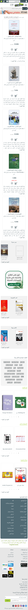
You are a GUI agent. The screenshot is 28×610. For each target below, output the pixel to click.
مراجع (12, 520)
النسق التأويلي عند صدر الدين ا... (14, 83)
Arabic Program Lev (7, 485)
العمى (14, 368)
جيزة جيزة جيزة (4, 343)
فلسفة (25, 528)
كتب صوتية (14, 541)
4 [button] (11, 417)
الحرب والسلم (7, 377)
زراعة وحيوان (11, 512)
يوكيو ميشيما (3, 314)
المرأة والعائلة (23, 520)
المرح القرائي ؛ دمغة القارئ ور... (14, 127)
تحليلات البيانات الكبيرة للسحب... (14, 170)
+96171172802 (23, 586)
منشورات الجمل (17, 382)
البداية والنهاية (7, 362)
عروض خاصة (7, 541)
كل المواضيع (23, 501)
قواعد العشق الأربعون (10, 380)
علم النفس (11, 534)
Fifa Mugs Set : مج (20, 413)
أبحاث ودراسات (6, 543)
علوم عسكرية (23, 534)
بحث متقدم (21, 541)
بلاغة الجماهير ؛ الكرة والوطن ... (14, 37)
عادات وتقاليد (11, 531)
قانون (25, 537)
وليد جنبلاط (19, 344)
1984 (22, 377)
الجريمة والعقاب (9, 365)
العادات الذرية (20, 368)
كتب (26, 541)
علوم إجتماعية (10, 528)
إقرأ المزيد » (13, 61)
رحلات (25, 531)
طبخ (25, 509)
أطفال (12, 506)
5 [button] (9, 417)
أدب (25, 514)
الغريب (20, 365)
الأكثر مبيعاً (19, 543)
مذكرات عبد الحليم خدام (9, 374)
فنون (25, 503)
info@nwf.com (23, 588)
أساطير (12, 514)
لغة (13, 501)
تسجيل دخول (23, 1)
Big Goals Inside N (7, 449)
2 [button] (16, 417)
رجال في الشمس (20, 374)
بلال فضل (3, 344)
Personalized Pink (20, 449)
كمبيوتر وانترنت (10, 517)
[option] (20, 402)
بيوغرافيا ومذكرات (10, 503)
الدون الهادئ (9, 382)
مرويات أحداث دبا (4, 257)
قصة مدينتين (19, 380)
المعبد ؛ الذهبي (3, 313)
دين (25, 523)
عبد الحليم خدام (8, 368)
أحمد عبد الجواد (19, 259)
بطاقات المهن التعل (20, 485)
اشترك (7, 600)
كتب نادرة (13, 543)
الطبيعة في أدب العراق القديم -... (14, 214)
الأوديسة (19, 371)
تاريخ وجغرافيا (23, 512)
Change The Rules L (7, 413)
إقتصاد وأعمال (23, 506)
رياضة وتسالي (23, 525)
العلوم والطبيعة (10, 523)
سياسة (12, 525)
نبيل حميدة (19, 314)
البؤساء (16, 365)
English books (13, 545)
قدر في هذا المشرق (19, 343)
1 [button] (18, 417)
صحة (12, 509)
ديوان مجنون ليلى (11, 371)
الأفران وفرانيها (19, 257)
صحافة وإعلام (23, 517)
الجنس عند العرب (15, 377)
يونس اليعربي (4, 259)
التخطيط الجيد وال (19, 313)
